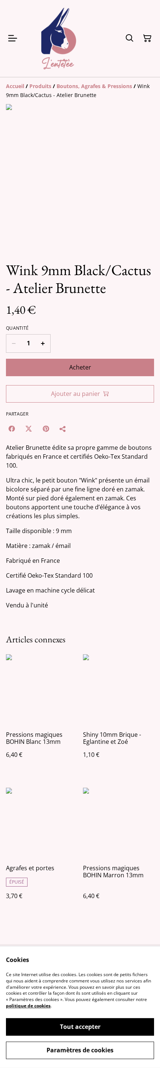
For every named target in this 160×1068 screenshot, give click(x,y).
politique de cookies (28, 1006)
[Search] (129, 38)
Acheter (80, 367)
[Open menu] (13, 38)
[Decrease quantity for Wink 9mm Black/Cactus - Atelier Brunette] (13, 343)
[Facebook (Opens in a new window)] (11, 428)
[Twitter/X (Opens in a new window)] (28, 428)
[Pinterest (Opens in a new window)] (45, 428)
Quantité (17, 328)
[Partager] (62, 428)
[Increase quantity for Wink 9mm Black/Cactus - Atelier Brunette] (43, 343)
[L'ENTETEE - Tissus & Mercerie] (59, 38)
